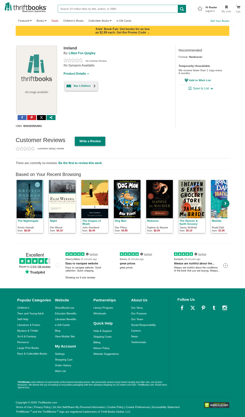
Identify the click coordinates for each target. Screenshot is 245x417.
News (134, 336)
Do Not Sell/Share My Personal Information (79, 407)
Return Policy (101, 348)
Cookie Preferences (138, 407)
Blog (57, 330)
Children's (23, 307)
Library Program (103, 307)
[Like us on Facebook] (182, 307)
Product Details (75, 73)
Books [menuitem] (40, 20)
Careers (136, 330)
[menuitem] (211, 8)
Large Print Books (28, 347)
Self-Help (22, 319)
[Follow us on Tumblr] (214, 307)
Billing (96, 342)
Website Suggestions (106, 353)
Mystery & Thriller (27, 330)
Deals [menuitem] (54, 20)
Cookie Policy (115, 407)
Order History (63, 365)
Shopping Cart (63, 359)
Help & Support (102, 330)
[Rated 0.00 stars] (73, 60)
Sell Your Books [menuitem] (219, 20)
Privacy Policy (42, 407)
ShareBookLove (64, 307)
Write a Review (90, 141)
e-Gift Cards (62, 324)
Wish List (60, 371)
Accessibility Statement (166, 407)
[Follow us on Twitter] (192, 307)
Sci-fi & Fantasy (26, 336)
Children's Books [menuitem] (73, 20)
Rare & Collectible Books (32, 353)
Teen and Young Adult (30, 313)
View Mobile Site (65, 336)
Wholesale (99, 313)
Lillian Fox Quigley (82, 53)
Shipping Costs (102, 336)
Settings (60, 353)
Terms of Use (24, 407)
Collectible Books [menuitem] (98, 20)
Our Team (137, 319)
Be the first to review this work (80, 163)
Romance (23, 342)
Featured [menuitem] (23, 20)
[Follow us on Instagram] (224, 307)
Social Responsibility (143, 324)
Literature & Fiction (28, 324)
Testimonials (138, 342)
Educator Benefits (65, 313)
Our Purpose (139, 313)
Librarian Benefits (65, 319)
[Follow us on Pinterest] (203, 307)
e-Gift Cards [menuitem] (124, 20)
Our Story (137, 307)
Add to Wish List (200, 80)
